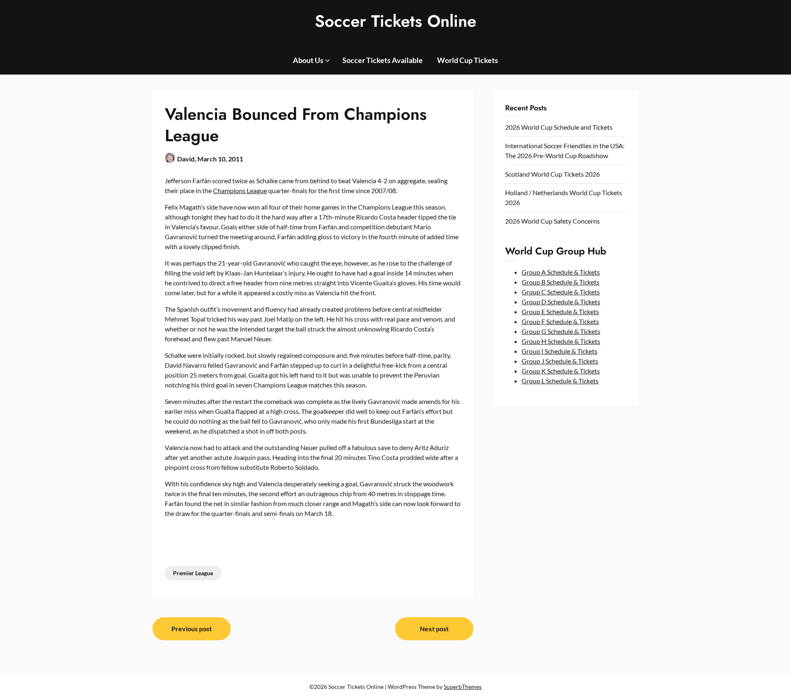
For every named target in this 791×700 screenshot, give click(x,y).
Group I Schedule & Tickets (559, 351)
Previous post (191, 628)
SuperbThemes (463, 686)
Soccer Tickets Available (382, 60)
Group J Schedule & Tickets (560, 361)
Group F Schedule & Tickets (560, 321)
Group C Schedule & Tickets (561, 292)
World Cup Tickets (467, 60)
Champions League (240, 190)
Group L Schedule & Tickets (560, 381)
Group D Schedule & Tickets (561, 302)
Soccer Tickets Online (395, 21)
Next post (434, 628)
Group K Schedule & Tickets (561, 371)
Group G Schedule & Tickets (561, 331)
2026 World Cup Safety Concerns (552, 221)
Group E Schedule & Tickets (560, 311)
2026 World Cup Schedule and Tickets (559, 127)
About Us (308, 60)
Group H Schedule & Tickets (561, 341)
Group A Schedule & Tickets (561, 272)
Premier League (193, 572)
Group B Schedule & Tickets (560, 282)
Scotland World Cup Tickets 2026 (552, 174)
